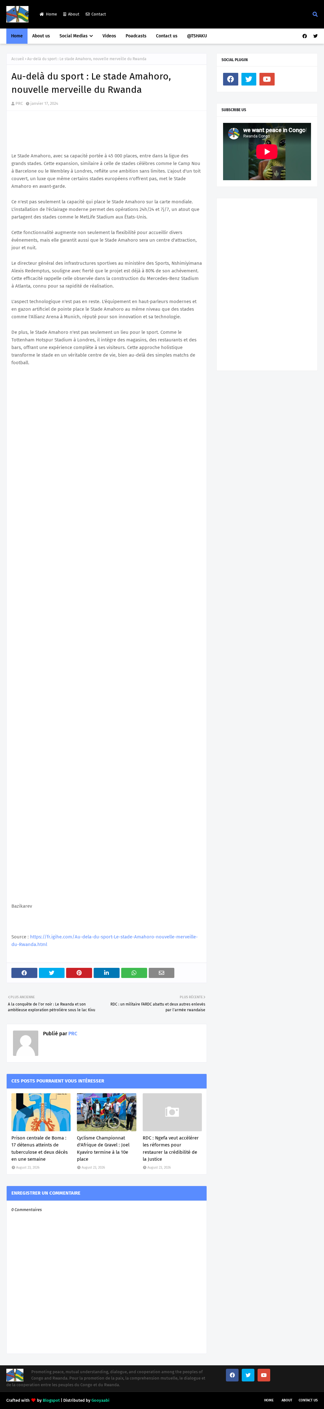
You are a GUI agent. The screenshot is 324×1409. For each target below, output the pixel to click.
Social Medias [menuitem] (73, 36)
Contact (98, 14)
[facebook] (304, 36)
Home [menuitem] (17, 36)
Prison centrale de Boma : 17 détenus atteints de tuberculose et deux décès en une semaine (39, 1148)
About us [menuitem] (41, 36)
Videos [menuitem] (109, 36)
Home (51, 14)
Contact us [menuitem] (167, 36)
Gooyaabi (100, 1400)
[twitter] (315, 36)
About (73, 14)
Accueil (17, 59)
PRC (19, 103)
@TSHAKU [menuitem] (197, 36)
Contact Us (308, 1400)
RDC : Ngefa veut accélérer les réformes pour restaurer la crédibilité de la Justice (171, 1148)
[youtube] (267, 79)
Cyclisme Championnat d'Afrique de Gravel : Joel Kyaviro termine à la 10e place (103, 1148)
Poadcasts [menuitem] (136, 36)
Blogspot (51, 1400)
